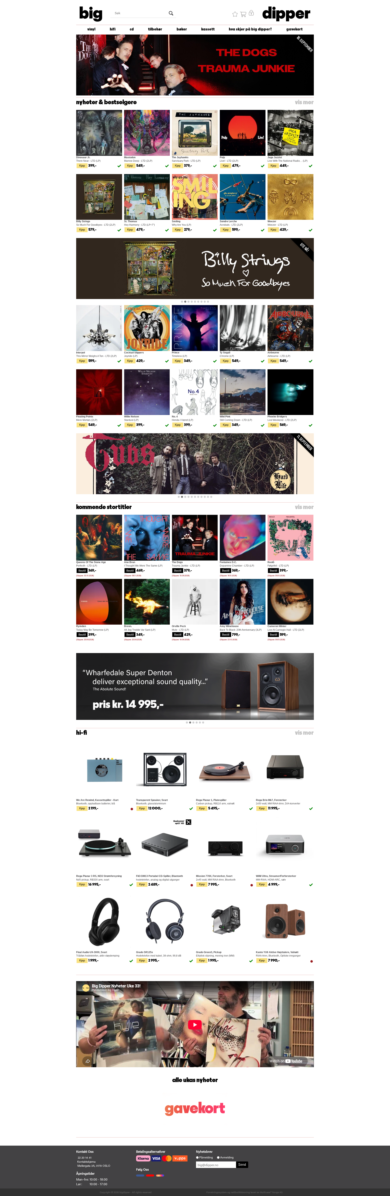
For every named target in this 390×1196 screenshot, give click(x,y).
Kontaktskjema (86, 1161)
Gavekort (294, 29)
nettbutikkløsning (240, 1192)
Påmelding (206, 1157)
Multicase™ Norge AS (271, 1192)
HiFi (113, 29)
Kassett (208, 29)
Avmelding (227, 1157)
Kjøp (82, 165)
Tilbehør (155, 29)
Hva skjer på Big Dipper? (250, 29)
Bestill (82, 570)
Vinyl (91, 29)
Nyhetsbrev (204, 1151)
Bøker (182, 29)
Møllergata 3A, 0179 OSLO (93, 1166)
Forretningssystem (216, 1192)
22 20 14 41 (84, 1157)
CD (132, 29)
